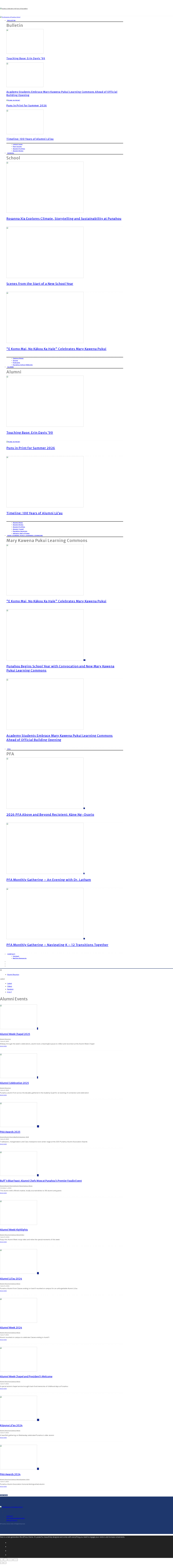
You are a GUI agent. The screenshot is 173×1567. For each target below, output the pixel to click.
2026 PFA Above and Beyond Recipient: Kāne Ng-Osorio (50, 814)
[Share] (5, 1559)
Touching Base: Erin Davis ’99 (25, 58)
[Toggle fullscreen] (10, 1560)
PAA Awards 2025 (10, 1131)
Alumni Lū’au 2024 (11, 1278)
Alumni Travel (18, 529)
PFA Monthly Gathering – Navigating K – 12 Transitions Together (57, 945)
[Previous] (1, 1563)
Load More (4, 1495)
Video (22, 1235)
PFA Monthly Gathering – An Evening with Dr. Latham (48, 880)
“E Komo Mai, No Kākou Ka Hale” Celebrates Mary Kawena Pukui (56, 349)
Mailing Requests (20, 958)
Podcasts (16, 362)
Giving (15, 360)
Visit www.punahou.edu (15, 1518)
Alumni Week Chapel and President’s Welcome (26, 1376)
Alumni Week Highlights (14, 1229)
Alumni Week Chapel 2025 (15, 1034)
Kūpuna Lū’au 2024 (11, 1425)
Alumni (10, 367)
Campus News (18, 358)
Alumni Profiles (19, 149)
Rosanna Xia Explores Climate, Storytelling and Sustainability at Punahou (63, 218)
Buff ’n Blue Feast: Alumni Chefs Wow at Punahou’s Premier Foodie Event (41, 1180)
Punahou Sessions (20, 531)
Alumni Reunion (13, 974)
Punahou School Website (23, 365)
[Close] (1, 1560)
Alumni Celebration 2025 (14, 1083)
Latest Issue (18, 144)
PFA (9, 749)
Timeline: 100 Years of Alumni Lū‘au (30, 139)
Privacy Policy (11, 1520)
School (10, 153)
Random (10, 989)
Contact (11, 954)
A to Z (9, 992)
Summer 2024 (25, 1479)
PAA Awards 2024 (10, 1474)
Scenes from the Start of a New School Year (39, 284)
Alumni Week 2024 (11, 1327)
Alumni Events (9, 1137)
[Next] (4, 1563)
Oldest (9, 986)
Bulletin (11, 20)
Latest (9, 983)
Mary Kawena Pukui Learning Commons (25, 535)
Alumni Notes (18, 151)
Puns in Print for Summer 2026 (26, 105)
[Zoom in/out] (15, 1560)
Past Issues (17, 146)
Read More (3, 1046)
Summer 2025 (24, 1137)
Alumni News (18, 522)
